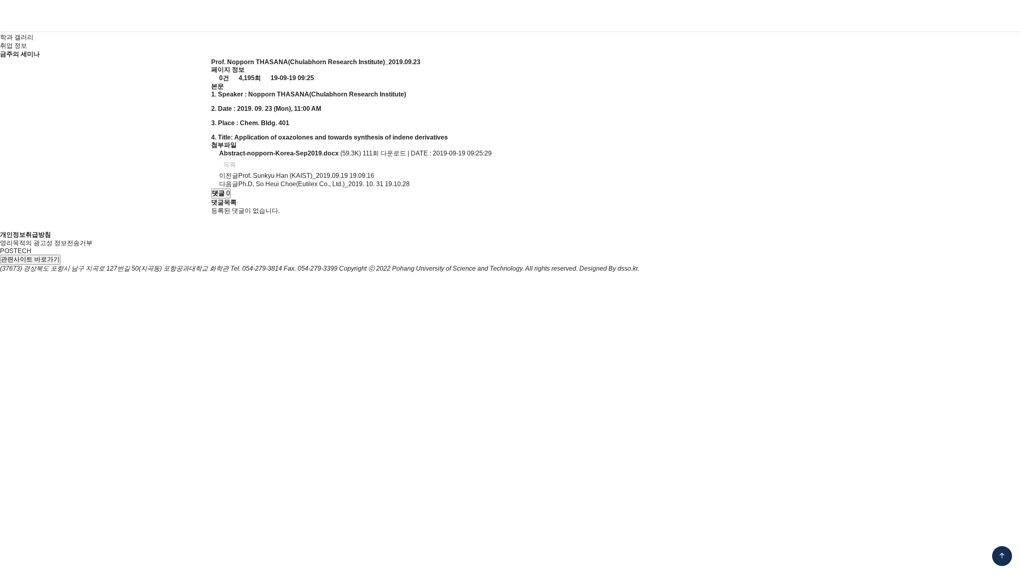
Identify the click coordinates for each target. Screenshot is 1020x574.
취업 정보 (13, 45)
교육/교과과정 (512, 16)
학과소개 (343, 16)
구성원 (395, 16)
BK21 (611, 16)
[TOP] (1002, 556)
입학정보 (447, 16)
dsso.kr (628, 268)
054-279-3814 (262, 268)
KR (922, 16)
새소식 (657, 16)
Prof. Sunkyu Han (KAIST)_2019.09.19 (293, 175)
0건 (223, 78)
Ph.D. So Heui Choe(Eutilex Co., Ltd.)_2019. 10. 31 (310, 184)
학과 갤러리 (16, 37)
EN (938, 16)
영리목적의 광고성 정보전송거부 (46, 243)
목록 (229, 164)
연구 (569, 16)
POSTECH (15, 251)
